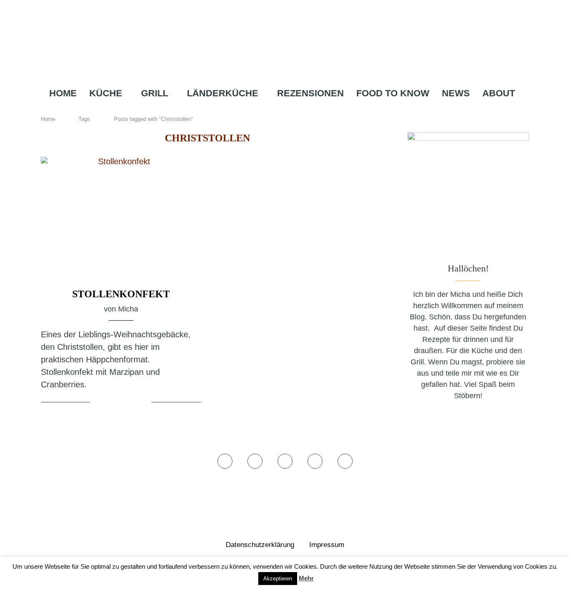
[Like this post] (98, 402)
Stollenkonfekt (121, 294)
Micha (128, 309)
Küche (105, 93)
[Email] (309, 110)
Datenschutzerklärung (260, 545)
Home (63, 93)
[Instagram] (282, 110)
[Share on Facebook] (112, 402)
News (456, 93)
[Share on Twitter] (122, 402)
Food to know (392, 93)
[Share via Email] (144, 402)
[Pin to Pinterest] (132, 402)
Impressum (326, 545)
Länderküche (222, 93)
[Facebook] (259, 110)
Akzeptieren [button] (277, 578)
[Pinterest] (296, 110)
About (498, 93)
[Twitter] (270, 110)
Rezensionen (310, 93)
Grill (154, 93)
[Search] (324, 110)
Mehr (306, 578)
